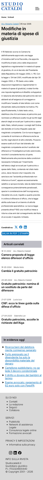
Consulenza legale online (22, 430)
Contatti (13, 401)
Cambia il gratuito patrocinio (19, 271)
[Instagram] (10, 453)
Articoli (11, 17)
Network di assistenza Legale (21, 426)
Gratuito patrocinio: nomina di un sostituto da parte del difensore (20, 287)
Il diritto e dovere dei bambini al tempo (23, 377)
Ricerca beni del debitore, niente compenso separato (20, 348)
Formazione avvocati (20, 433)
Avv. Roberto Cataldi (10, 24)
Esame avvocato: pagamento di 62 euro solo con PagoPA (23, 384)
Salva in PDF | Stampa (15, 233)
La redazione (16, 404)
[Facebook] (20, 227)
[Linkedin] (25, 227)
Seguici (13, 407)
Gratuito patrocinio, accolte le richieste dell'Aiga (20, 321)
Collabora (14, 410)
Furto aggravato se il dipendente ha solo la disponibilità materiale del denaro (20, 359)
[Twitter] (16, 227)
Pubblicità (14, 421)
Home (3, 17)
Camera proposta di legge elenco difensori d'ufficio (18, 256)
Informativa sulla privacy (22, 444)
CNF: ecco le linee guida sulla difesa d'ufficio (20, 305)
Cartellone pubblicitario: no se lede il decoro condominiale (22, 369)
